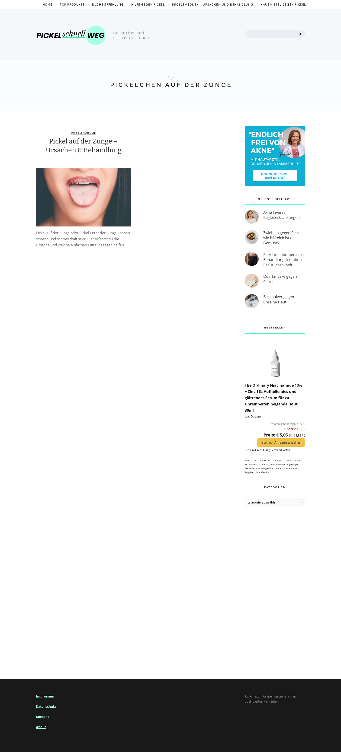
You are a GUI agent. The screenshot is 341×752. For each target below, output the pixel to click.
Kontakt (42, 716)
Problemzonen (83, 133)
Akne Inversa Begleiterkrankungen (281, 215)
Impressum (45, 696)
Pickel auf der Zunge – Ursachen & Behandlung (84, 145)
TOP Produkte (72, 4)
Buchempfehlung (108, 4)
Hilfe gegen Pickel (148, 4)
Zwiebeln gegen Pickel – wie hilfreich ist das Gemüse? (283, 238)
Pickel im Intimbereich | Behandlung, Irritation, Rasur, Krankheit (284, 260)
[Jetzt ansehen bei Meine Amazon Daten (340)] (274, 357)
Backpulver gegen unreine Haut (278, 299)
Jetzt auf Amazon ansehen (281, 442)
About (41, 727)
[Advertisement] (275, 587)
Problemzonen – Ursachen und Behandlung (212, 4)
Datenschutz (46, 706)
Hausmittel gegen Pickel (283, 4)
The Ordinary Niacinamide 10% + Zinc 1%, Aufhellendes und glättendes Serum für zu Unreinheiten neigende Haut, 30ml (273, 398)
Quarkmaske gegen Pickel (280, 279)
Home (47, 4)
